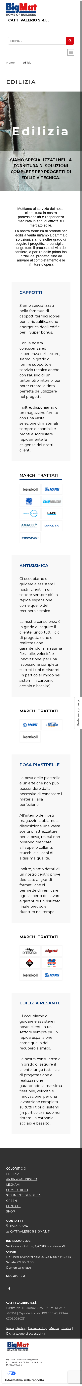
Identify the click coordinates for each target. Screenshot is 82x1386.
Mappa (54, 1328)
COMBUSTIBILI (17, 1190)
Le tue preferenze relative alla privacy (45, 1373)
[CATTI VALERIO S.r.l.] (21, 9)
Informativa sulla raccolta (24, 1380)
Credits (66, 1328)
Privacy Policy (15, 1328)
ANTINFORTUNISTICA (21, 1179)
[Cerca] (70, 41)
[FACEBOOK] (9, 1288)
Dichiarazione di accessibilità (25, 1333)
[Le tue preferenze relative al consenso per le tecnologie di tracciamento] (78, 713)
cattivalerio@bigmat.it (29, 1231)
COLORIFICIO (16, 1168)
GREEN (11, 1201)
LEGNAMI (13, 1184)
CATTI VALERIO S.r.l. (28, 20)
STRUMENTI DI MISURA (23, 1195)
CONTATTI (13, 1206)
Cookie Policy (37, 1328)
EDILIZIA (12, 1174)
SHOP (10, 1211)
